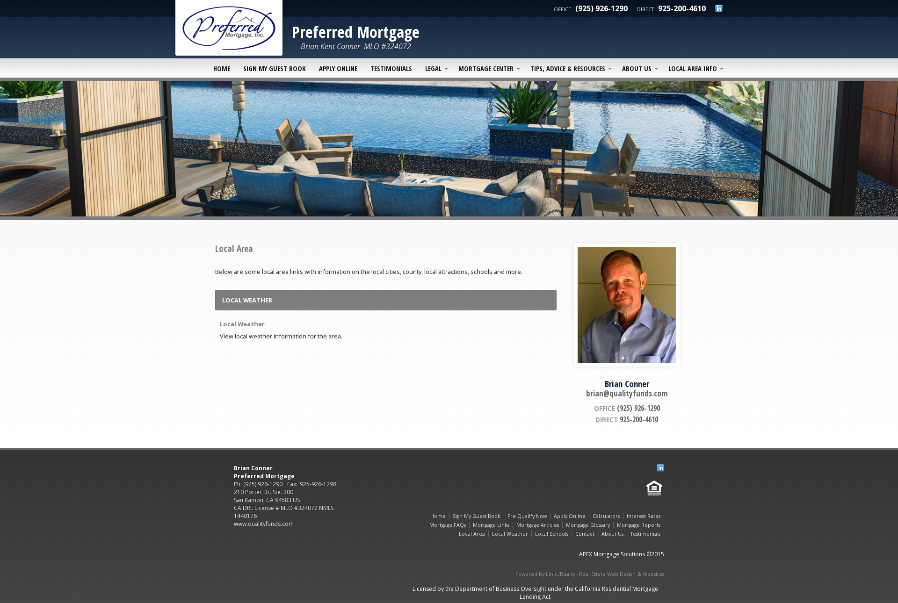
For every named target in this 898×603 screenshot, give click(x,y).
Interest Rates (643, 516)
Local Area (472, 534)
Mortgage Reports (638, 525)
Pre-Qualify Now (527, 516)
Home (221, 68)
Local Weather (242, 324)
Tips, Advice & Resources (567, 68)
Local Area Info (692, 68)
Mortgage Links (491, 525)
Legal (433, 68)
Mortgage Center (486, 68)
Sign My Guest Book (274, 68)
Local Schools (551, 534)
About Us (637, 68)
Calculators (606, 516)
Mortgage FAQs (447, 525)
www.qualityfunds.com (264, 524)
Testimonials (391, 68)
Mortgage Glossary (588, 525)
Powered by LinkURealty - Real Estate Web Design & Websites (589, 574)
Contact (584, 534)
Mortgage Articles (537, 525)
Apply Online (338, 68)
